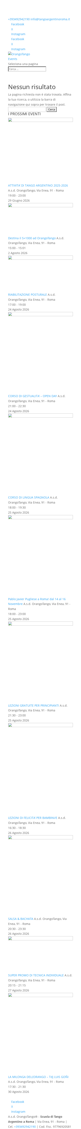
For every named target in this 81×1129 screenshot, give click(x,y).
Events (12, 59)
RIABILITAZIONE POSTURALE (28, 295)
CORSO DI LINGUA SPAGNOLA (29, 497)
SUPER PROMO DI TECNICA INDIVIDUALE (36, 975)
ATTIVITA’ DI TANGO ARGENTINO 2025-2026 (38, 185)
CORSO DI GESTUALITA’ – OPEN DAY (33, 396)
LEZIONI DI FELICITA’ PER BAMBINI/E (33, 818)
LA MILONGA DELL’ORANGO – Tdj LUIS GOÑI (38, 1077)
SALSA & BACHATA (21, 919)
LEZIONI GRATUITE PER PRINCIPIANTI (34, 705)
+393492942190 (19, 19)
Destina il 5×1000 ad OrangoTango (32, 238)
